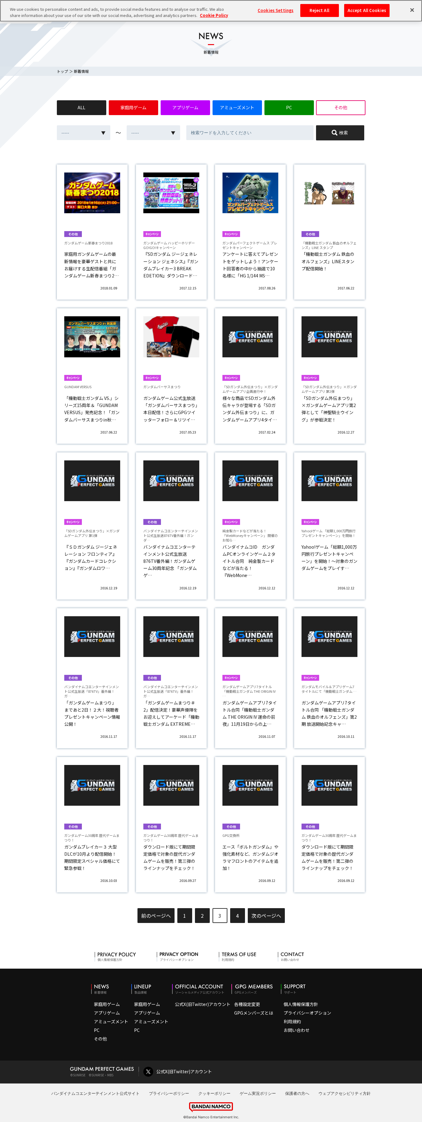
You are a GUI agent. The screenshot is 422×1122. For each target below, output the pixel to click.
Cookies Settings (275, 10)
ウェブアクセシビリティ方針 (345, 1093)
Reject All (319, 10)
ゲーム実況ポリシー (258, 1093)
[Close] (412, 10)
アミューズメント (237, 107)
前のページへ (156, 915)
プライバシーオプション (307, 1013)
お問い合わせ (297, 1030)
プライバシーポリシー (169, 1093)
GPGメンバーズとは (253, 1013)
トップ (62, 71)
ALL (81, 107)
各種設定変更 (247, 1004)
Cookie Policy (214, 15)
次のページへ (266, 915)
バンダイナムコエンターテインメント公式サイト (95, 1093)
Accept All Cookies (367, 10)
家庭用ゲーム (133, 107)
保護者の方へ (297, 1093)
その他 (340, 107)
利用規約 (292, 1021)
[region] (211, 11)
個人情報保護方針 (301, 1004)
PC (289, 107)
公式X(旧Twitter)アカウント (202, 1004)
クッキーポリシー (214, 1093)
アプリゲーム (185, 107)
